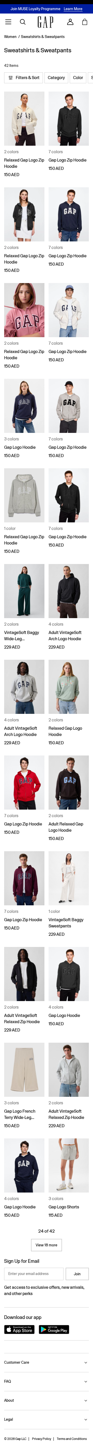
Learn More (73, 9)
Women (10, 37)
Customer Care (16, 1362)
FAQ (7, 1381)
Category (56, 77)
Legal (8, 1419)
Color (78, 77)
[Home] (45, 22)
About (9, 1400)
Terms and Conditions (72, 1439)
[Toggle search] (23, 22)
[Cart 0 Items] (85, 22)
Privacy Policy (41, 1439)
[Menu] (8, 22)
